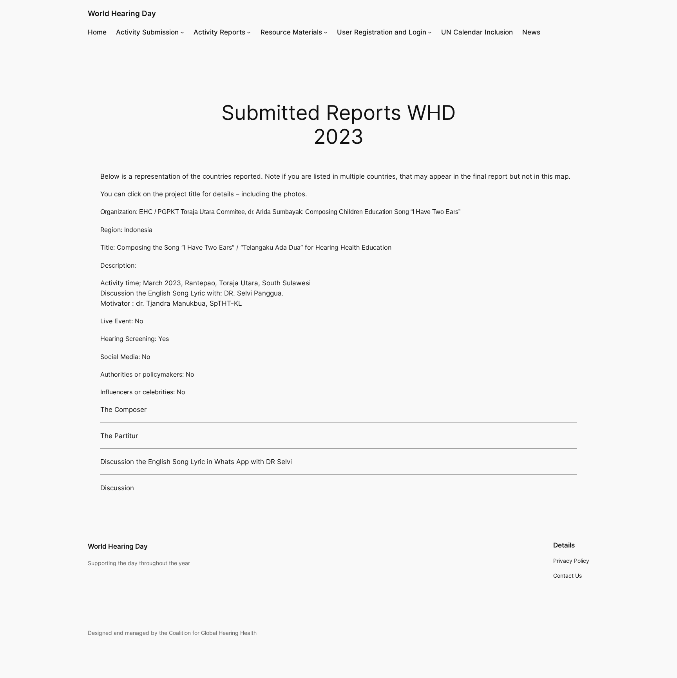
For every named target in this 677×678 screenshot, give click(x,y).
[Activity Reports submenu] (249, 32)
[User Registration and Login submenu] (430, 32)
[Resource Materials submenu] (326, 32)
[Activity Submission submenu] (182, 32)
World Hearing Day (122, 13)
